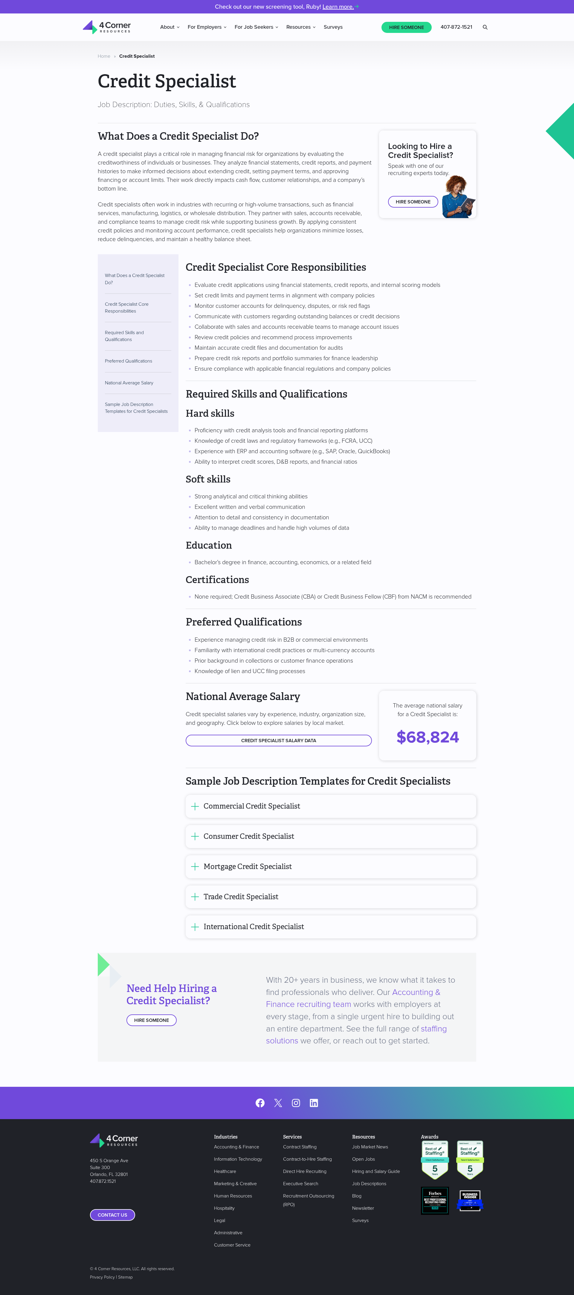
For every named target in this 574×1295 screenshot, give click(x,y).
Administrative (228, 1233)
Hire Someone (406, 28)
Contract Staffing (300, 1147)
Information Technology (238, 1159)
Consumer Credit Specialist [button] (249, 836)
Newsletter (363, 1208)
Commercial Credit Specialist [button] (252, 806)
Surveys (333, 27)
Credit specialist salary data (278, 741)
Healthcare (225, 1171)
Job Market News (370, 1147)
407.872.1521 (103, 1181)
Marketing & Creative (235, 1184)
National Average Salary (129, 383)
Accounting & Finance (236, 1147)
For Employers (205, 27)
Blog (356, 1196)
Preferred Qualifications (128, 361)
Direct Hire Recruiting (304, 1171)
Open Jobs (363, 1159)
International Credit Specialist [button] (254, 927)
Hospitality (224, 1208)
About (167, 27)
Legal (219, 1221)
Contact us (112, 1215)
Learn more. (338, 6)
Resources (298, 27)
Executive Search (300, 1184)
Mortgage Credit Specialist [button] (248, 866)
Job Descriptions (369, 1184)
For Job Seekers (254, 27)
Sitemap (125, 1277)
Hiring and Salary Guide (376, 1171)
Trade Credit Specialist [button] (241, 897)
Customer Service (232, 1245)
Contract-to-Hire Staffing (307, 1159)
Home (104, 56)
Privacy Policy (102, 1277)
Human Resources (233, 1196)
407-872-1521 (456, 27)
